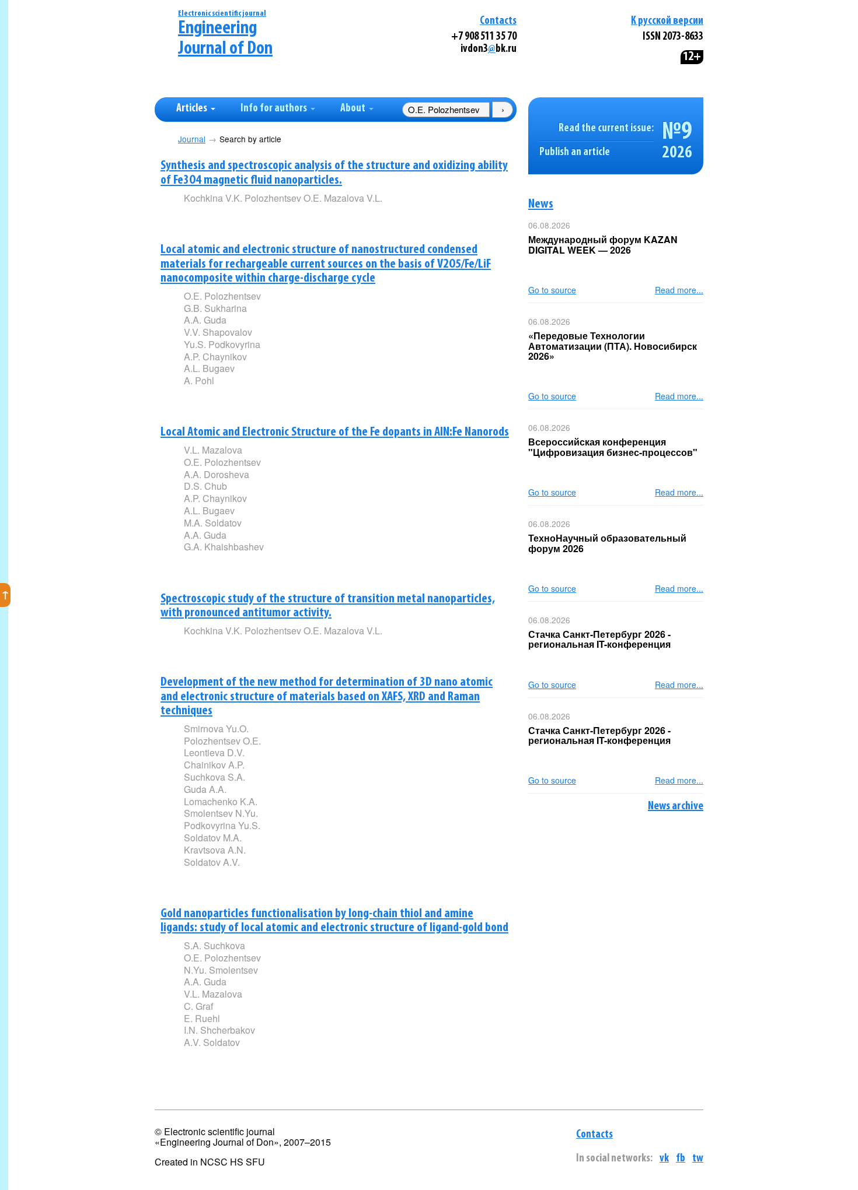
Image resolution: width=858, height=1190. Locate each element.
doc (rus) (340, 217)
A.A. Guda (205, 320)
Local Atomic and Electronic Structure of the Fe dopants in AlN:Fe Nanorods (335, 432)
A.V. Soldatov (212, 1042)
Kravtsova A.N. (215, 849)
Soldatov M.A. (213, 837)
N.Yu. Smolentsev (221, 970)
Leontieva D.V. (214, 752)
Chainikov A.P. (214, 764)
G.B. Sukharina (215, 308)
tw (697, 1158)
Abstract (201, 217)
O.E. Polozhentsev (222, 296)
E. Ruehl (202, 1018)
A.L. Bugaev (209, 368)
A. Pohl (199, 380)
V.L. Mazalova (213, 450)
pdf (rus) (270, 217)
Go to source (552, 290)
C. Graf (198, 1006)
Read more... (679, 290)
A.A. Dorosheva (216, 474)
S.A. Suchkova (214, 945)
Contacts (498, 21)
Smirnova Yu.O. (216, 728)
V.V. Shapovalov (218, 332)
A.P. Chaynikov (215, 356)
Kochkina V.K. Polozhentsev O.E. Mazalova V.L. (283, 198)
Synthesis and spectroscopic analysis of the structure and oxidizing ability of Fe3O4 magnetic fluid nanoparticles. (334, 173)
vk (664, 1158)
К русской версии (667, 21)
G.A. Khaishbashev (224, 546)
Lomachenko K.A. (220, 801)
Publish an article (574, 152)
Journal (191, 139)
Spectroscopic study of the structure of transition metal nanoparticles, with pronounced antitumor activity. (328, 606)
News (540, 204)
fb (680, 1158)
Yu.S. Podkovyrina (222, 344)
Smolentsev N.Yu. (221, 813)
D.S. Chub (205, 486)
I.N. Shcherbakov (219, 1030)
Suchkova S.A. (214, 777)
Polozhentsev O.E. (222, 740)
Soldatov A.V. (212, 862)
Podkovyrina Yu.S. (222, 825)
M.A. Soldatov (213, 522)
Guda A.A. (205, 789)
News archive (675, 806)
